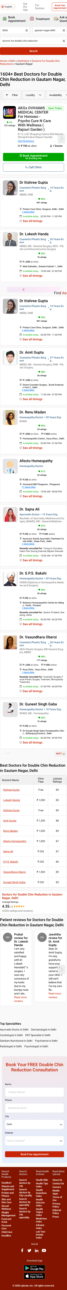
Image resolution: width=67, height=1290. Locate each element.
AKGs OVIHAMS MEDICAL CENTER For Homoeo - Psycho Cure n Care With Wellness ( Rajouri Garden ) (34, 119)
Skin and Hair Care (6, 1201)
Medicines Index (41, 1220)
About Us (57, 1180)
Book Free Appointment (35, 1154)
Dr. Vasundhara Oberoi (38, 637)
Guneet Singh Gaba (14, 882)
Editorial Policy (56, 1212)
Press (55, 1216)
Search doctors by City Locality (25, 1192)
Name (8, 1084)
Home (3, 60)
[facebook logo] (22, 1251)
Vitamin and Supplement (7, 1188)
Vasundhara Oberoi (14, 871)
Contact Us (58, 1183)
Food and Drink (6, 1220)
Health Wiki (42, 1180)
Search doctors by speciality (24, 1202)
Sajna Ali (8, 851)
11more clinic (29, 487)
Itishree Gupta (11, 789)
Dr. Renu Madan (33, 412)
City (7, 1116)
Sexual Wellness (6, 1207)
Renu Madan (10, 830)
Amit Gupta (9, 820)
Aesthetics (23, 60)
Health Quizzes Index (40, 1202)
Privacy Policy (56, 1205)
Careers (56, 1187)
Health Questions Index (41, 1193)
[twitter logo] (29, 1251)
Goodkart (6, 1182)
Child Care (6, 1232)
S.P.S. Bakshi (10, 861)
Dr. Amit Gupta (32, 352)
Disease (9, 1132)
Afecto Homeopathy (36, 461)
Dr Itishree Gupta (34, 182)
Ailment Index (40, 1227)
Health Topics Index (39, 1212)
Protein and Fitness (7, 1194)
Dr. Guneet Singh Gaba (38, 704)
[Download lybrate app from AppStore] (34, 1278)
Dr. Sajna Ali (29, 509)
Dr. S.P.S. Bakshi (33, 573)
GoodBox (6, 1235)
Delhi (12, 60)
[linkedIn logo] (36, 1251)
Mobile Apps (56, 1192)
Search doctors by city (24, 1183)
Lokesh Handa (11, 800)
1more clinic (28, 212)
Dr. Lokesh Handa (34, 234)
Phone (8, 1100)
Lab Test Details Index (40, 1234)
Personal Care (6, 1227)
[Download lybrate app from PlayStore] (34, 1270)
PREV (8, 753)
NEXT (59, 753)
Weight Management (8, 1214)
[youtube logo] (44, 1251)
